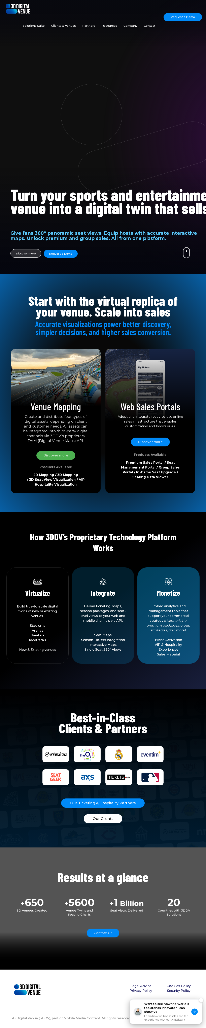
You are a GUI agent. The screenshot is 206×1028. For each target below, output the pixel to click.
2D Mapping (43, 475)
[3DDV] (18, 8)
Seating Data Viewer (150, 477)
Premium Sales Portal (145, 462)
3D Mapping (67, 475)
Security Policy (179, 991)
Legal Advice (140, 986)
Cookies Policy (179, 986)
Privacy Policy (141, 991)
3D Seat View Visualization (52, 480)
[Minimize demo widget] (201, 1008)
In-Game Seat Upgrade (156, 472)
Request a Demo (183, 17)
